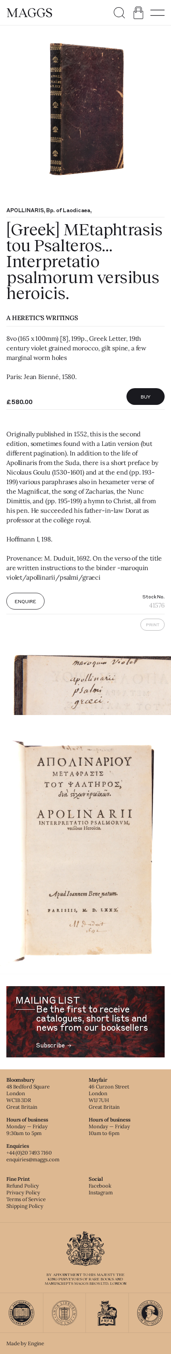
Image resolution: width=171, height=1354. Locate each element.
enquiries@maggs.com (33, 1159)
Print (152, 624)
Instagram (101, 1192)
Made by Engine (25, 1343)
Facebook (100, 1185)
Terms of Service (26, 1199)
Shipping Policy (24, 1206)
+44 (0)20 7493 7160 (29, 1152)
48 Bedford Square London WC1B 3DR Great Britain (28, 1096)
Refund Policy (22, 1185)
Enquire (25, 601)
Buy (146, 396)
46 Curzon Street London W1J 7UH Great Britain (109, 1096)
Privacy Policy (23, 1192)
